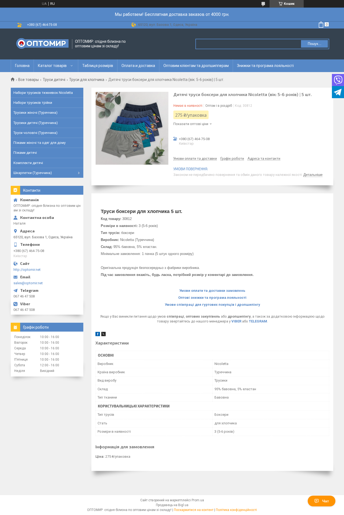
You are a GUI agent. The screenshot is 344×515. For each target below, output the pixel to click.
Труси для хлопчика (86, 79)
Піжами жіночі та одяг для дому (39, 143)
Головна (22, 65)
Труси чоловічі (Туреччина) (35, 133)
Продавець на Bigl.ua (172, 505)
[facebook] (97, 335)
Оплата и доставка (138, 65)
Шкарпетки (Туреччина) (32, 173)
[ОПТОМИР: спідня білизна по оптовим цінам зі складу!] (42, 44)
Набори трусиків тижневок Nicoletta (43, 93)
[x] (103, 335)
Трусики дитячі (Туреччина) (35, 123)
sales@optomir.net (28, 283)
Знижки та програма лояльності (265, 65)
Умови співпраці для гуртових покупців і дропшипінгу (212, 305)
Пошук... (314, 44)
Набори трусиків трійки (32, 103)
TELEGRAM (258, 321)
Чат (325, 501)
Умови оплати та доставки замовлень (212, 291)
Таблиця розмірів (97, 65)
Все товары (28, 79)
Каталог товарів (52, 65)
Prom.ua (198, 500)
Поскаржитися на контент (193, 510)
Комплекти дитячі (28, 163)
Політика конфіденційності (236, 510)
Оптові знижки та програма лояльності (212, 298)
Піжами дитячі (25, 153)
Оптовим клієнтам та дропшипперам (196, 65)
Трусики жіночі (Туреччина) (35, 113)
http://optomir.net (27, 270)
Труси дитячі (54, 79)
